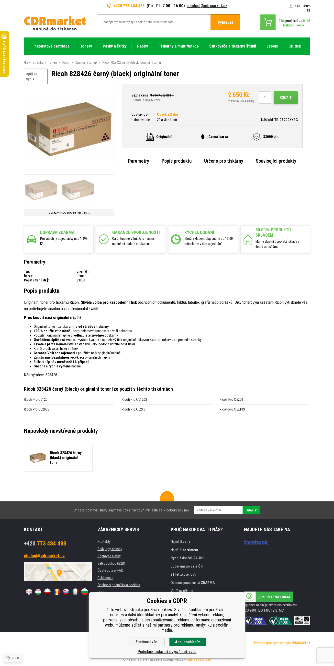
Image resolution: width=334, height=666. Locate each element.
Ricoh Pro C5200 (231, 399)
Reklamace (105, 578)
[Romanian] (56, 591)
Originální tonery (86, 62)
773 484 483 (45, 543)
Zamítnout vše (146, 642)
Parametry (138, 161)
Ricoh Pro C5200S (36, 409)
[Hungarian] (38, 591)
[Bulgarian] (84, 591)
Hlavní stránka (33, 62)
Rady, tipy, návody (110, 549)
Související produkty (276, 161)
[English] (28, 591)
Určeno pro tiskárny (223, 161)
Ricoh (66, 62)
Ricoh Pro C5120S (134, 399)
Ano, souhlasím (187, 642)
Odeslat (251, 510)
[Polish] (47, 591)
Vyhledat (225, 22)
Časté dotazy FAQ (110, 570)
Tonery (52, 62)
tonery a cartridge (198, 659)
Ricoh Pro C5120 (35, 399)
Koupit (286, 98)
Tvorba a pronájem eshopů (272, 643)
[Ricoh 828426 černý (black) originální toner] (69, 129)
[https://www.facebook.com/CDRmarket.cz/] (256, 542)
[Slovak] (66, 591)
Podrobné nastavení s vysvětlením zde (167, 651)
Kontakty (104, 541)
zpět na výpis (31, 77)
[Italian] (75, 591)
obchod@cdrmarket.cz (207, 5)
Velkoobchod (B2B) (111, 563)
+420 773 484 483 (129, 5)
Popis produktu (177, 161)
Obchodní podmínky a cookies (119, 585)
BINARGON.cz (300, 643)
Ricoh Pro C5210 (133, 409)
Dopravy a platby (109, 556)
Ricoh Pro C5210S (232, 409)
